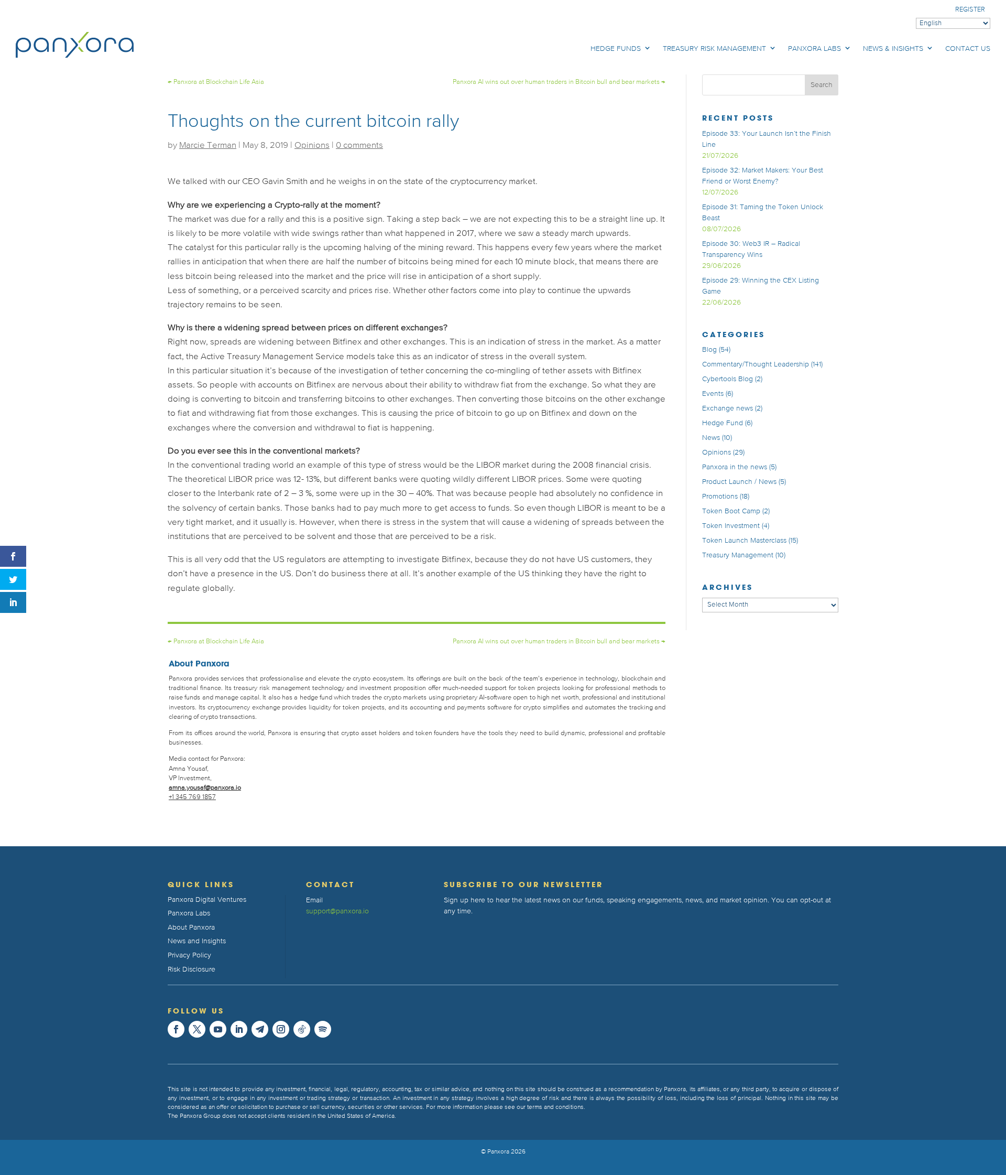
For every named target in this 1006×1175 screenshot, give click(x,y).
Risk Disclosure (191, 969)
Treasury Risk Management (714, 48)
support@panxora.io (337, 911)
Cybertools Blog (727, 379)
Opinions (312, 145)
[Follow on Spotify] (322, 1029)
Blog (709, 349)
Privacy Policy (189, 955)
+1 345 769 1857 (192, 797)
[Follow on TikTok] (301, 1029)
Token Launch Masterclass (744, 540)
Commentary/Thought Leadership (755, 364)
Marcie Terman (207, 145)
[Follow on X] (197, 1029)
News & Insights (893, 48)
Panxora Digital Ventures (207, 899)
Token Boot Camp (731, 511)
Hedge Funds (616, 48)
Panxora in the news (734, 467)
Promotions (720, 496)
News (711, 437)
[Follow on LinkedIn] (239, 1029)
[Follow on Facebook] (176, 1029)
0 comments (359, 145)
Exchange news (727, 408)
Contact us (967, 48)
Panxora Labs (814, 48)
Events (713, 393)
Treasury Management (737, 555)
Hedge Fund (722, 423)
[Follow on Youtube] (218, 1029)
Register (970, 9)
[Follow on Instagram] (280, 1029)
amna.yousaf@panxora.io (205, 787)
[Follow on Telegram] (260, 1029)
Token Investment (731, 526)
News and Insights (197, 941)
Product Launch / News (739, 482)
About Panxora (191, 927)
